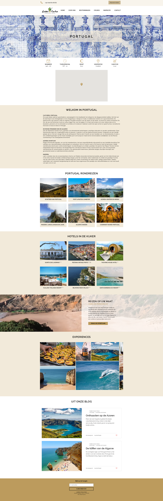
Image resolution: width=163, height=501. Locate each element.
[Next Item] (120, 366)
